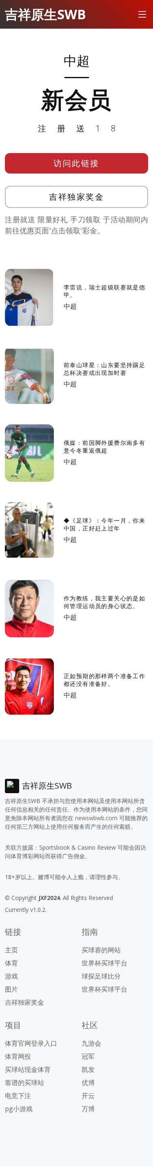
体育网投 (18, 1056)
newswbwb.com (96, 818)
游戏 (11, 976)
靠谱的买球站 (24, 1082)
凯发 (88, 1069)
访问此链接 (76, 163)
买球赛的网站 (101, 949)
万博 (88, 1108)
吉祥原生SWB (45, 14)
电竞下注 (18, 1095)
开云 (88, 1095)
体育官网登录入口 (31, 1043)
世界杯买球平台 (104, 963)
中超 (70, 306)
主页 (11, 949)
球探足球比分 (101, 976)
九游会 (91, 1043)
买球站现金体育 (28, 1069)
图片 (11, 989)
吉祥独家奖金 (76, 196)
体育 (11, 963)
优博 (88, 1082)
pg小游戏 (19, 1108)
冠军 (88, 1056)
